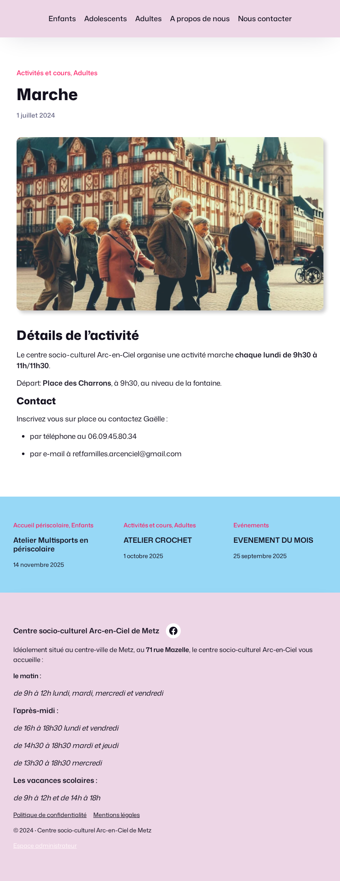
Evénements (251, 525)
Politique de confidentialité (50, 814)
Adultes (85, 72)
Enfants (82, 525)
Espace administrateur (45, 845)
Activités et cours (43, 72)
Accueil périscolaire (41, 525)
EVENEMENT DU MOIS (273, 540)
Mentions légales (116, 814)
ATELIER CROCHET (158, 540)
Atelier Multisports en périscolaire (50, 545)
